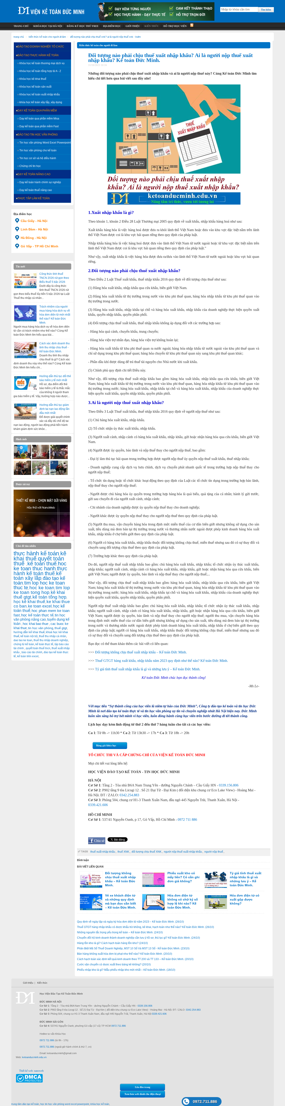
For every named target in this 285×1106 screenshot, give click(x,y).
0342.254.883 (129, 795)
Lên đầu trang (142, 1087)
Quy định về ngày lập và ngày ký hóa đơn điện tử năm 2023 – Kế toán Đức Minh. (130, 921)
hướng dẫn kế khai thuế (29, 632)
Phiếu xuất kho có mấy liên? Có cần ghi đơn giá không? (183, 877)
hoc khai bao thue (36, 624)
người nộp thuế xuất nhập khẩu (183, 851)
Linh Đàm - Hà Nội (34, 229)
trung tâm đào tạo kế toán (25, 1104)
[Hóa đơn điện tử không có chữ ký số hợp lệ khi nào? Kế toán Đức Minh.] (153, 902)
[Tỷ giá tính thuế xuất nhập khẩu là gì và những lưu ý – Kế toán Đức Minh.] (216, 880)
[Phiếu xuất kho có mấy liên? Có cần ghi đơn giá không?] (153, 880)
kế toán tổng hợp (49, 597)
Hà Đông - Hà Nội (34, 238)
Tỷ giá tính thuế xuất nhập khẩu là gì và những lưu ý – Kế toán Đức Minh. (147, 669)
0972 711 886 (187, 819)
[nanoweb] (42, 536)
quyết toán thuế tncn (38, 648)
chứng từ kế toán (24, 644)
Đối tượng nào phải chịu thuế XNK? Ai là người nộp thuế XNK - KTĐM (105, 36)
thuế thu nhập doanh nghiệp (51, 640)
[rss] (191, 26)
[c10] (22, 474)
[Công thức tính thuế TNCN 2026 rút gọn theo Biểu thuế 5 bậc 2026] (25, 281)
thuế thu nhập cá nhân (52, 636)
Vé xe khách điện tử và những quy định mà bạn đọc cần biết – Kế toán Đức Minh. (120, 901)
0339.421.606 (98, 805)
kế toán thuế (42, 563)
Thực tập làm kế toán (34, 198)
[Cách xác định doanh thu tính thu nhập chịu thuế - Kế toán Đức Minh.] (25, 350)
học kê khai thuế (29, 601)
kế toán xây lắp (38, 576)
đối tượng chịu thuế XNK (146, 851)
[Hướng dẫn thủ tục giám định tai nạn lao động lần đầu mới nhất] (25, 412)
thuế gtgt (61, 628)
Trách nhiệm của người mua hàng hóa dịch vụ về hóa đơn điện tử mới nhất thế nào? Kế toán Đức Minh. (54, 314)
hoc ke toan (41, 587)
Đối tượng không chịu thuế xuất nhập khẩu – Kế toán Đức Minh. (141, 652)
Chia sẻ (99, 841)
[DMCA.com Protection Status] (29, 1081)
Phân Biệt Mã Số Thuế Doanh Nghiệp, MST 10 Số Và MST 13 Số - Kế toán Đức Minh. (133, 948)
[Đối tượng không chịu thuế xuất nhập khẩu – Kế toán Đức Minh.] (91, 880)
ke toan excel (40, 606)
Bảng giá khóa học (106, 745)
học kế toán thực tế (37, 615)
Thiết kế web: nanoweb (31, 1070)
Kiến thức (42, 982)
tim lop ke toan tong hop (42, 590)
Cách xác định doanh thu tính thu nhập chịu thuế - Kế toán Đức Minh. (54, 347)
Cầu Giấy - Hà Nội (34, 221)
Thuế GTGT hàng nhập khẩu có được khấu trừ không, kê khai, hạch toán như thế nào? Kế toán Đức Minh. (145, 927)
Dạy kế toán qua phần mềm (37, 110)
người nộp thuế (213, 851)
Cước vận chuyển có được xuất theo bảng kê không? (114, 964)
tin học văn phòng (40, 628)
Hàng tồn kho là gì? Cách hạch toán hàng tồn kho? (112, 943)
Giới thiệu (28, 982)
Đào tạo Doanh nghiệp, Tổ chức (41, 46)
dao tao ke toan (23, 640)
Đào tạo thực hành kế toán (38, 55)
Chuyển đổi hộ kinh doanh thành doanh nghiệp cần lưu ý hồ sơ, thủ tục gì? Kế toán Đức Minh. (138, 937)
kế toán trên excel (28, 656)
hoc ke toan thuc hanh (40, 566)
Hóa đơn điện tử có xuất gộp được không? (244, 899)
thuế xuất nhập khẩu (102, 851)
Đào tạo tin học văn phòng (38, 134)
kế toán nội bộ (29, 636)
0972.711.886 (205, 1101)
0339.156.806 (228, 785)
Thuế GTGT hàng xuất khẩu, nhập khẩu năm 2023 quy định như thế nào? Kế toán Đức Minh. (161, 661)
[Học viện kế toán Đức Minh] (51, 9)
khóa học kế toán (99, 1104)
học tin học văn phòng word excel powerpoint (64, 1104)
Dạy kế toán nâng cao (34, 174)
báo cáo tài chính (32, 652)
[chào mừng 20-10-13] (22, 458)
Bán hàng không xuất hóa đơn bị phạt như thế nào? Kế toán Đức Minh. (124, 953)
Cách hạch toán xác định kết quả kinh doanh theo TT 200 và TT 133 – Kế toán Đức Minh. (135, 959)
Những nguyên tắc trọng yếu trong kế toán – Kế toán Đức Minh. (120, 932)
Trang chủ (19, 36)
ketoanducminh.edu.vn (34, 1057)
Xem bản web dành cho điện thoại (142, 1094)
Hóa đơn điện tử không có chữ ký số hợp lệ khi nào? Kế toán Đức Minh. (182, 901)
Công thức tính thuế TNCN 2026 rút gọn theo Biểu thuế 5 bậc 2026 (54, 277)
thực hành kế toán (36, 553)
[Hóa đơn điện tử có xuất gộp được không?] (216, 902)
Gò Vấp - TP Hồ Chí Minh (39, 246)
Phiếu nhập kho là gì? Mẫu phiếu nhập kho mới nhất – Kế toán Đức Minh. (126, 969)
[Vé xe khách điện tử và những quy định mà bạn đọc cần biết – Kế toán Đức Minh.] (91, 902)
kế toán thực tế (44, 644)
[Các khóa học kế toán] (156, 19)
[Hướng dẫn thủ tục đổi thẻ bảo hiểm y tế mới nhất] (25, 383)
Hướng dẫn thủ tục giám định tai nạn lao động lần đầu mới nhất (54, 408)
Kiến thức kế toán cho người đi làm (47, 36)
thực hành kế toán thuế (40, 571)
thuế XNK (123, 851)
